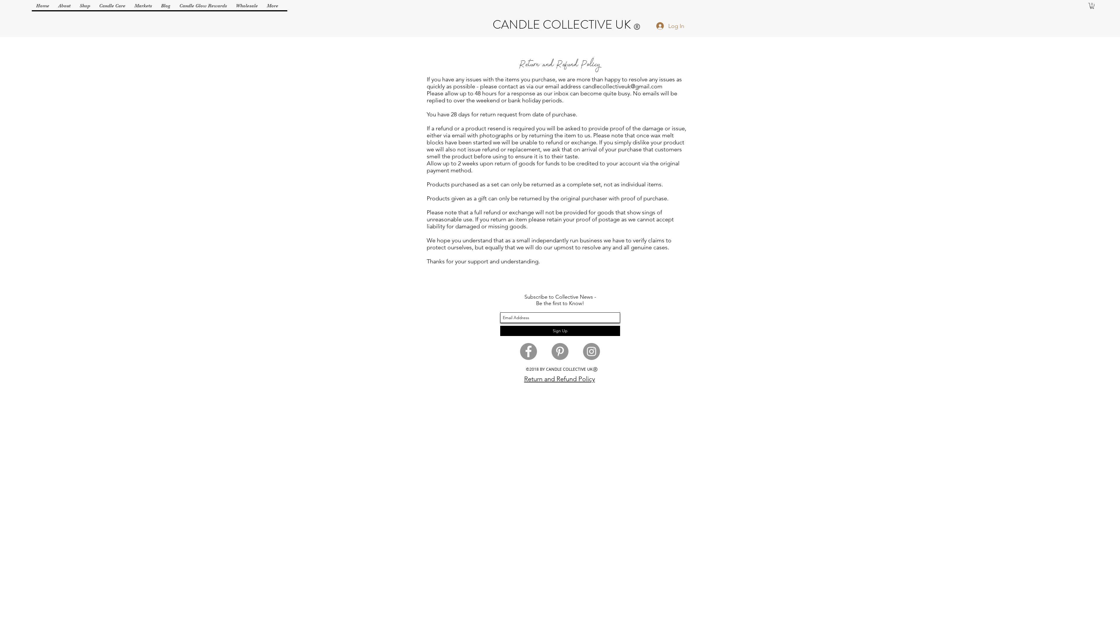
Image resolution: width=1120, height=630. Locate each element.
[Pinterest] (560, 351)
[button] (84, 5)
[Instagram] (591, 351)
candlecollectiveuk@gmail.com (622, 86)
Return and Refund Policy (559, 379)
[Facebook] (528, 351)
